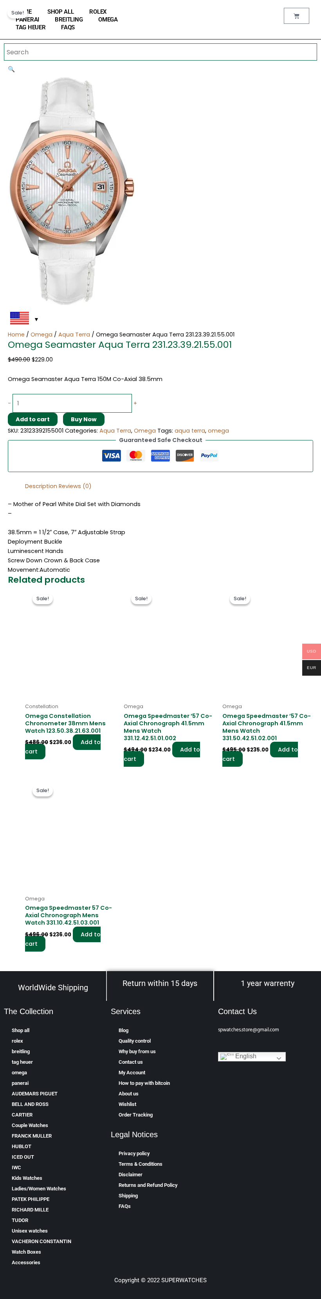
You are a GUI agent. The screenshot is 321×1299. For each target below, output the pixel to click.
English (245, 1056)
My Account (132, 1072)
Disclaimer (130, 1174)
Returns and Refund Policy (148, 1185)
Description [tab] (41, 486)
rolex (98, 11)
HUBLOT (21, 1146)
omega (108, 19)
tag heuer (30, 27)
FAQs (68, 27)
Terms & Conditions (140, 1164)
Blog (123, 1030)
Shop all (60, 11)
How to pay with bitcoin (144, 1083)
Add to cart (33, 419)
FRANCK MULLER (32, 1136)
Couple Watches (30, 1125)
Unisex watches (30, 1231)
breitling (69, 19)
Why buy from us (137, 1051)
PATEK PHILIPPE (30, 1199)
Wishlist (127, 1104)
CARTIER (22, 1115)
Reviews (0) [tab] (75, 486)
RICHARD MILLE (30, 1210)
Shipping (128, 1196)
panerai (27, 19)
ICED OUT (23, 1157)
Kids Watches (27, 1178)
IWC (16, 1167)
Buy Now (84, 419)
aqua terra (190, 431)
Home (16, 334)
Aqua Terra (74, 334)
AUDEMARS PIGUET (35, 1094)
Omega (41, 334)
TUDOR (20, 1220)
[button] (11, 69)
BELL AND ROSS (30, 1104)
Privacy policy (134, 1153)
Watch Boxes (26, 1252)
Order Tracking (136, 1115)
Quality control (135, 1041)
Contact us (131, 1062)
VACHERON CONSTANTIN (41, 1241)
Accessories (26, 1262)
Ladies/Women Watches (39, 1189)
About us (129, 1094)
